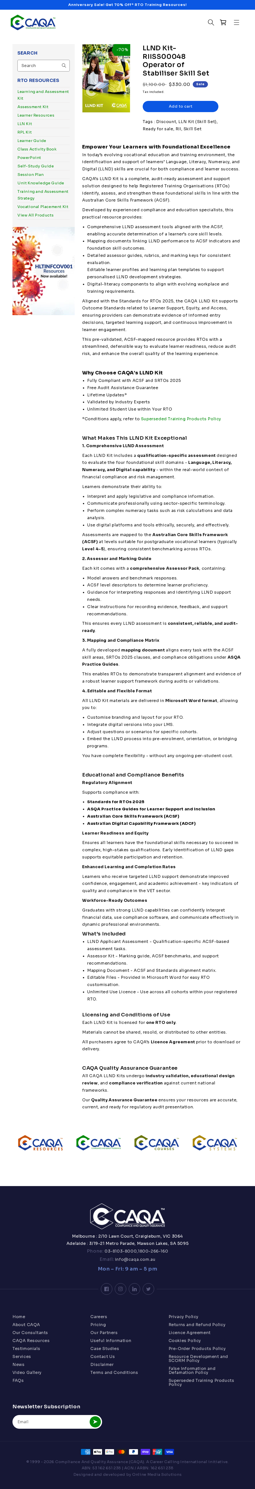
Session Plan (30, 174)
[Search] (64, 65)
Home (18, 1317)
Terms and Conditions (114, 1372)
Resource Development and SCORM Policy (198, 1358)
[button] (237, 22)
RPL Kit (24, 132)
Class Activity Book (37, 149)
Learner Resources (35, 115)
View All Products (35, 215)
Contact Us (102, 1356)
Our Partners (104, 1332)
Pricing (98, 1324)
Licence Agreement (190, 1332)
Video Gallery (27, 1372)
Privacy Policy (183, 1317)
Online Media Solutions (157, 1474)
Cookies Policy (185, 1340)
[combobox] (43, 65)
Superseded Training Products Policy (181, 419)
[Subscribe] (95, 1421)
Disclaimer (102, 1364)
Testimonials (26, 1348)
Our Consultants (30, 1332)
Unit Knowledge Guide (40, 183)
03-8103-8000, (121, 1251)
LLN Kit (24, 123)
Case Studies (104, 1348)
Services (21, 1356)
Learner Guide (31, 140)
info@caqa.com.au (134, 1259)
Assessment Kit (32, 106)
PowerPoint (29, 157)
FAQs (18, 1380)
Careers (98, 1317)
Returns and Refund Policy (197, 1324)
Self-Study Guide (35, 166)
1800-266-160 (153, 1251)
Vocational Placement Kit (42, 206)
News (18, 1364)
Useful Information (110, 1340)
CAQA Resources (31, 1340)
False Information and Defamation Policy (192, 1370)
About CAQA (26, 1324)
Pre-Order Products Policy (197, 1348)
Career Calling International (178, 1461)
